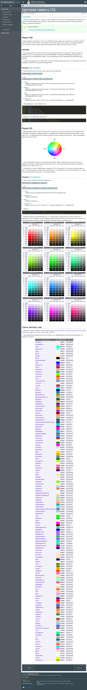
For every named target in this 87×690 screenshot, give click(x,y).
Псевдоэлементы (7, 22)
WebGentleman (32, 674)
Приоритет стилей (7, 14)
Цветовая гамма (7, 27)
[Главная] (23, 6)
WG (37, 674)
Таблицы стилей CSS (30, 6)
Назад (29, 667)
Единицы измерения (8, 24)
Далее (79, 667)
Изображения (6, 29)
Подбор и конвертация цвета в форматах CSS (42, 29)
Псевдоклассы (6, 19)
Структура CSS (6, 12)
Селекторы (5, 17)
